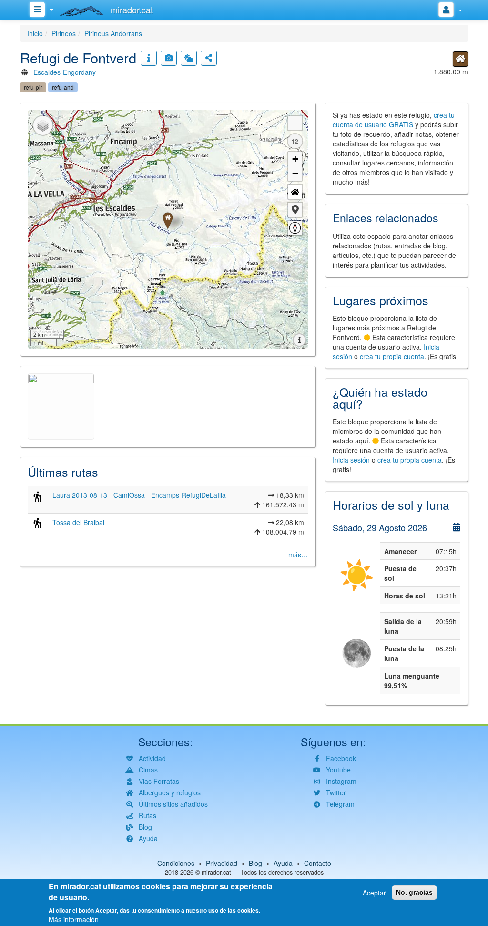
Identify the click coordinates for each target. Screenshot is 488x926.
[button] (295, 210)
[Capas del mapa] (42, 125)
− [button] (295, 173)
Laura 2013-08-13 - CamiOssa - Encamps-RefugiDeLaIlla (139, 495)
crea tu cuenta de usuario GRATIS (394, 119)
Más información (74, 919)
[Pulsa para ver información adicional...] (149, 58)
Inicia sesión (351, 459)
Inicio (35, 33)
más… (298, 554)
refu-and (63, 87)
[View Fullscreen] (295, 123)
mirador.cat (216, 872)
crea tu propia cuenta (392, 356)
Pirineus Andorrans (113, 33)
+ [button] (295, 159)
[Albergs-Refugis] (460, 59)
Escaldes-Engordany (64, 72)
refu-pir (33, 87)
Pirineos (63, 33)
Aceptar (374, 892)
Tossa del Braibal (78, 522)
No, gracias (414, 892)
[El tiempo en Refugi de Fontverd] (189, 58)
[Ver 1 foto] (169, 58)
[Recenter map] (295, 192)
